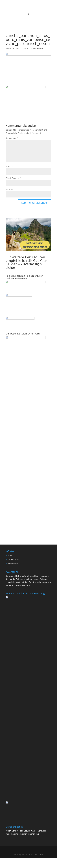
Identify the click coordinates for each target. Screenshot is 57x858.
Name (9, 166)
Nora (11, 48)
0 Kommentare (36, 48)
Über (10, 555)
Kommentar (12, 138)
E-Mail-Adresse (13, 178)
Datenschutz (13, 559)
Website (9, 189)
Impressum (13, 563)
